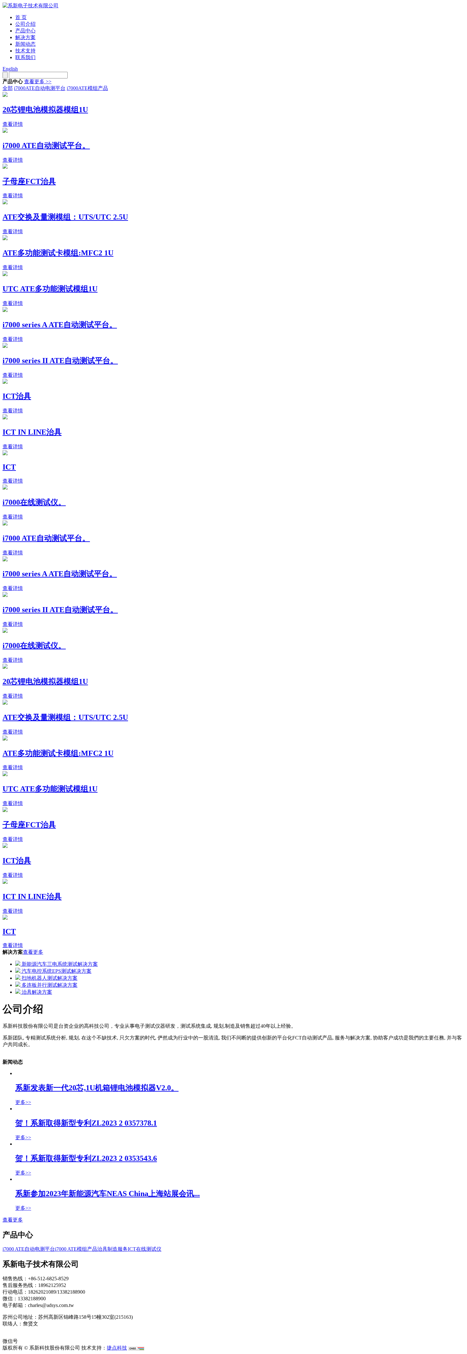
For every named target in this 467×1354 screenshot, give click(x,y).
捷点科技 (117, 1348)
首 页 (21, 17)
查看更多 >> (37, 81)
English (10, 68)
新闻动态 (25, 44)
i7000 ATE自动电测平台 (29, 1249)
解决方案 (25, 37)
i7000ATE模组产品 (87, 88)
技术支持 (25, 50)
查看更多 (33, 952)
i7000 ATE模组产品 (76, 1249)
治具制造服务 (112, 1249)
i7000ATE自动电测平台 (39, 88)
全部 (8, 88)
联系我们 (25, 57)
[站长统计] (136, 1348)
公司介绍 (25, 24)
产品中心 (25, 30)
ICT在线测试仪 (144, 1249)
